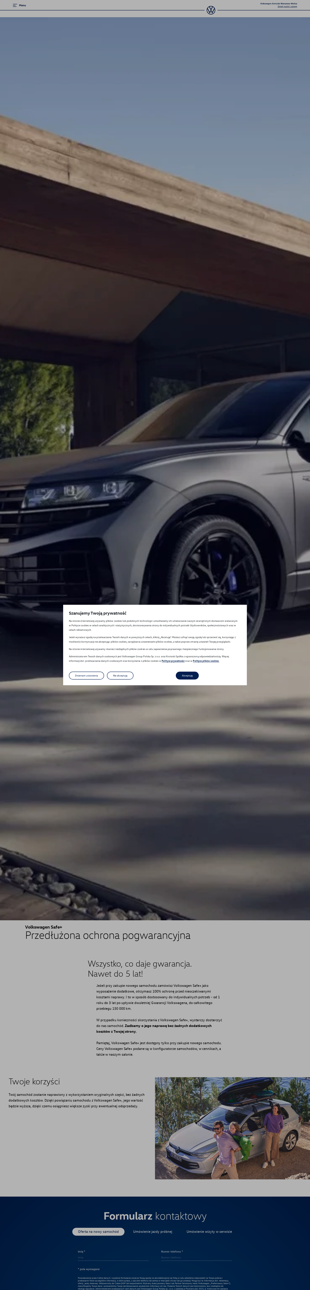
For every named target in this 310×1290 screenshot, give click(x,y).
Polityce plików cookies (206, 660)
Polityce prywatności (173, 660)
